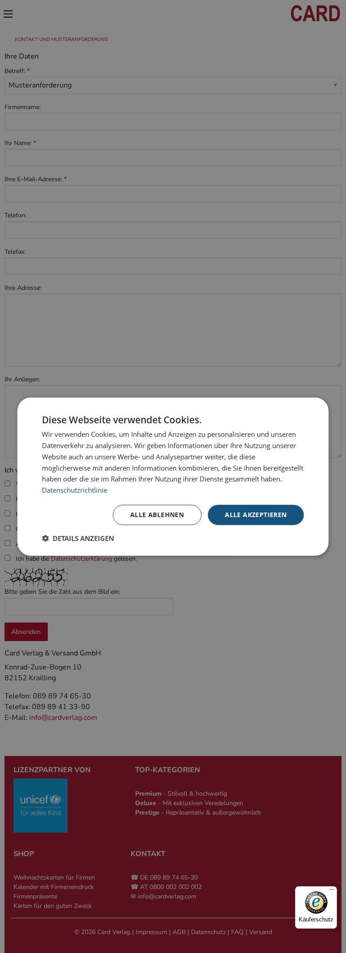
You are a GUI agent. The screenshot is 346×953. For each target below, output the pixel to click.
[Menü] (331, 891)
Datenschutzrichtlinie (74, 490)
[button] (78, 538)
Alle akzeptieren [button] (256, 514)
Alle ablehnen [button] (157, 514)
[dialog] (172, 477)
